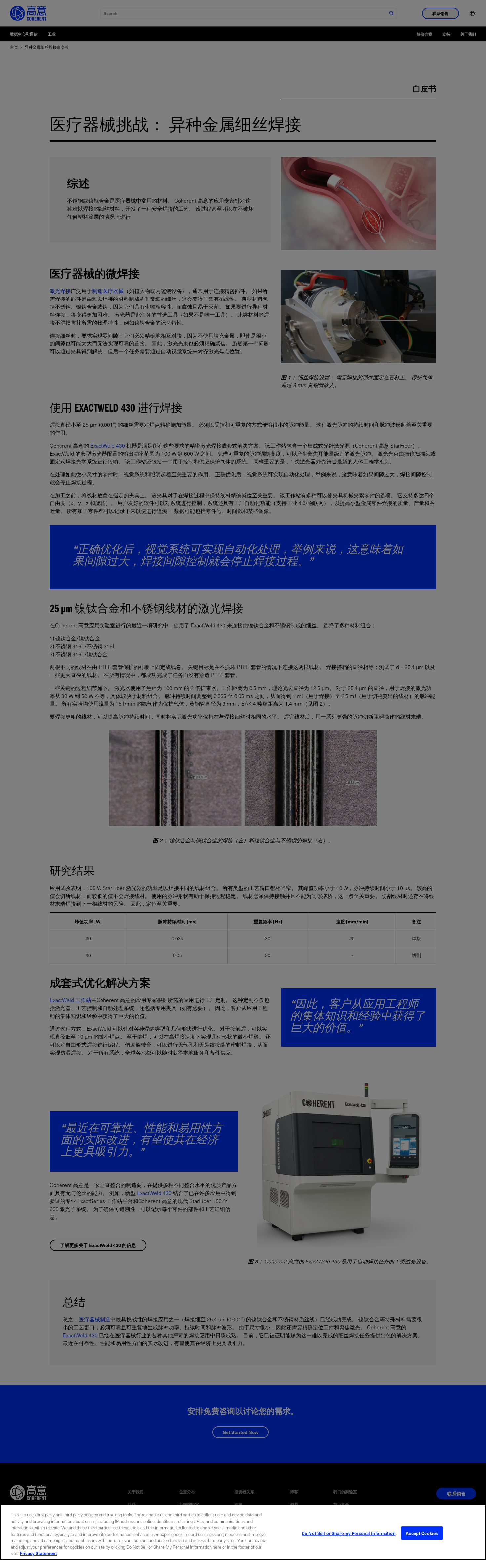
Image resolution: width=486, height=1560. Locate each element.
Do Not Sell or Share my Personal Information (349, 1533)
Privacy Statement (38, 1553)
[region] (243, 1532)
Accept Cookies (422, 1533)
